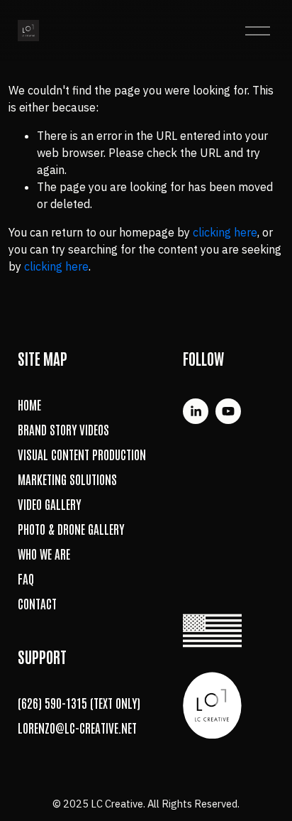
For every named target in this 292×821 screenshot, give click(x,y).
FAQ (26, 578)
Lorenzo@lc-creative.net (77, 728)
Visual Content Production (82, 454)
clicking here (225, 232)
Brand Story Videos (63, 429)
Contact (37, 603)
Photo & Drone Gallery (71, 529)
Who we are (44, 554)
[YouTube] (228, 411)
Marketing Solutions (67, 479)
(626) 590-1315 (52, 703)
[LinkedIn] (195, 411)
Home (29, 404)
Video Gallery (49, 504)
